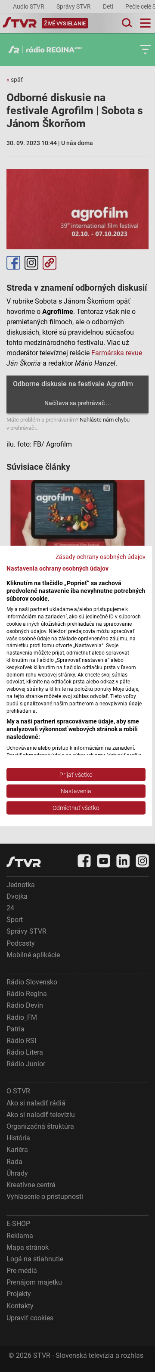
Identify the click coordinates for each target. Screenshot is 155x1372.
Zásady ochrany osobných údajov (101, 556)
